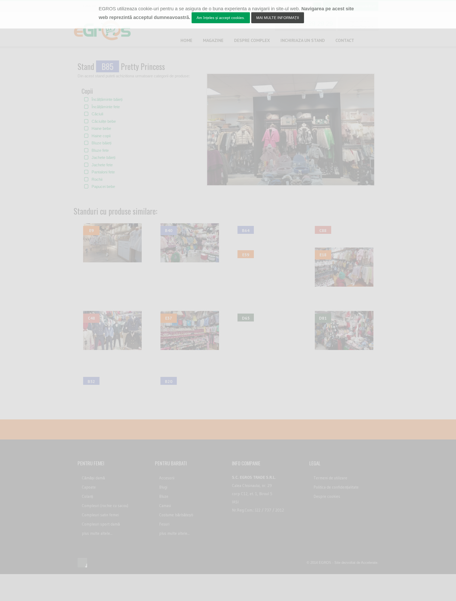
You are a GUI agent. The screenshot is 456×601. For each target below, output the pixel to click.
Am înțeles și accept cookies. (221, 18)
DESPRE (252, 40)
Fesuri (164, 524)
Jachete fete (102, 165)
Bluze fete (100, 150)
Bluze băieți (101, 143)
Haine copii (101, 136)
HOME (186, 40)
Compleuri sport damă (101, 524)
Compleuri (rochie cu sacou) (105, 505)
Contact (344, 40)
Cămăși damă (93, 477)
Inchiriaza (303, 40)
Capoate (89, 487)
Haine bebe (101, 128)
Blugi (163, 487)
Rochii (97, 179)
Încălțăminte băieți (107, 99)
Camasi (165, 505)
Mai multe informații (277, 18)
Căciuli (97, 114)
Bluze (163, 496)
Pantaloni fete (103, 172)
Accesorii (166, 477)
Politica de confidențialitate (336, 487)
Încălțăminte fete (106, 107)
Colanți (87, 496)
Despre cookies (327, 496)
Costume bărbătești (176, 514)
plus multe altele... (97, 533)
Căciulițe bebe (104, 121)
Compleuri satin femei (100, 514)
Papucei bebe (103, 186)
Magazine (213, 40)
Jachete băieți (103, 157)
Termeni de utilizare (330, 477)
